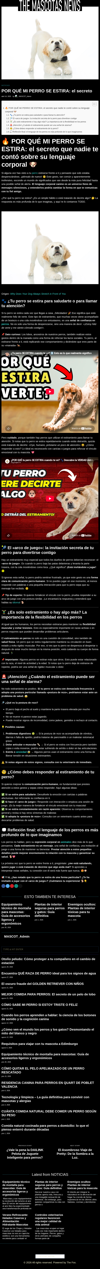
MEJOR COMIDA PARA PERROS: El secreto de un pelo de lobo (48, 994)
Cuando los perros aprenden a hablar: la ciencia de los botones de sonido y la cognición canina (48, 1017)
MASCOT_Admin (25, 96)
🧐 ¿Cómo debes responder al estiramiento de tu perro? (34, 128)
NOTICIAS (5, 85)
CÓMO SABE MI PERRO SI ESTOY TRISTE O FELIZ (39, 1005)
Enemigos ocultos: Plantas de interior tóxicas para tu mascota (82, 910)
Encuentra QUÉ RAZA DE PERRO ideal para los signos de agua (48, 973)
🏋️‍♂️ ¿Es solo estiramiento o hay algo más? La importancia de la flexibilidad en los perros (48, 122)
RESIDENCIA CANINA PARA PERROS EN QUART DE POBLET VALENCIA (47, 1084)
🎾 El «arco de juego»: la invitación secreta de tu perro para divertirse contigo (43, 118)
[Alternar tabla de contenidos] (93, 104)
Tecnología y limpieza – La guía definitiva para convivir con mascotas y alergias (45, 1099)
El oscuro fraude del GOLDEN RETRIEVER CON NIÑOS (42, 984)
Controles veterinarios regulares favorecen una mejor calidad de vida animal (49, 1219)
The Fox (71, 1262)
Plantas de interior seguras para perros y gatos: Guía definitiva (50, 910)
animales (66, 842)
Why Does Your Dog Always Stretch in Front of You (38, 293)
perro (35, 173)
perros (5, 324)
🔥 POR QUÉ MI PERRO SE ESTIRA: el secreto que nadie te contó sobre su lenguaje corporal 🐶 (47, 110)
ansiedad (21, 752)
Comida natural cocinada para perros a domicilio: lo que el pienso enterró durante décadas (45, 1127)
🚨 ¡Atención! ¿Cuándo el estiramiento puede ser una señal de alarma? (41, 125)
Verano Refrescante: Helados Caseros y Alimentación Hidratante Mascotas (15, 1219)
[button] (96, 949)
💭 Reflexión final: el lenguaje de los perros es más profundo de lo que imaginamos (46, 132)
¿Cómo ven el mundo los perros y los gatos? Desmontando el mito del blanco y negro (47, 1031)
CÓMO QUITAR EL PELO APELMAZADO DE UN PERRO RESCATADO (42, 1070)
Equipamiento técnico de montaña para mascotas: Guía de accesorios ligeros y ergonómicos (16, 914)
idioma (16, 602)
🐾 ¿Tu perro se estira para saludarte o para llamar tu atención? (37, 115)
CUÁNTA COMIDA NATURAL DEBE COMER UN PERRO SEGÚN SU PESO (48, 1113)
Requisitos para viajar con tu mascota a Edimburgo (39, 1044)
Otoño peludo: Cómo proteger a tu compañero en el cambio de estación (48, 961)
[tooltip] (3, 886)
